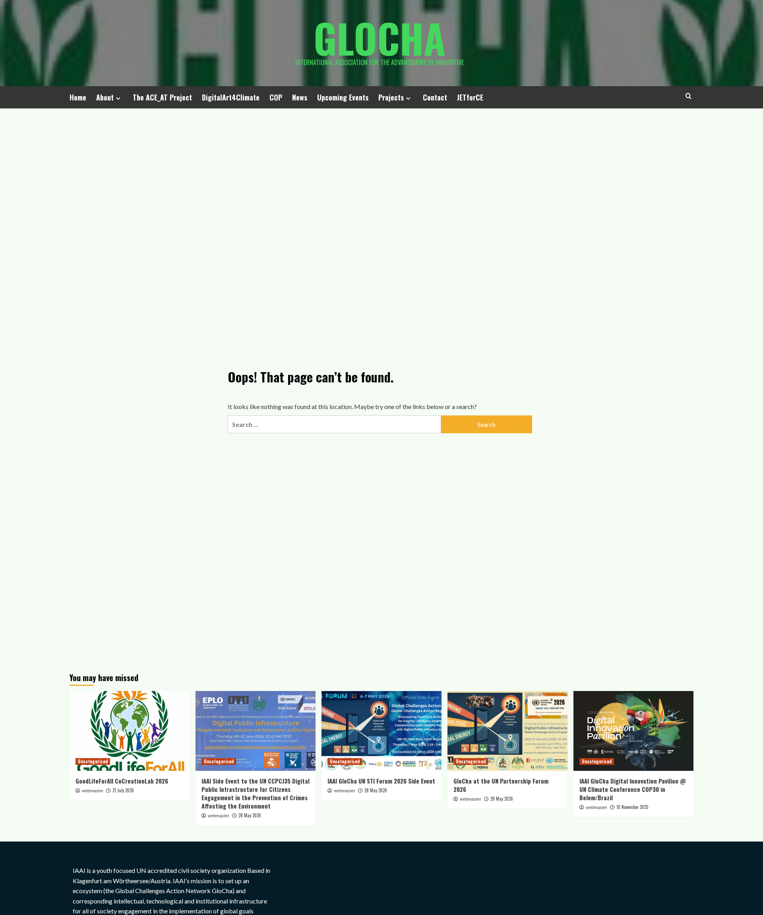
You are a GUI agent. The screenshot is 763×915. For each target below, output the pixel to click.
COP (275, 97)
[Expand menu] (118, 98)
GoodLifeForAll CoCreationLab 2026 (122, 780)
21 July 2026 (123, 790)
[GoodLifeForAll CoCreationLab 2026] (130, 731)
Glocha (379, 37)
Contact (435, 97)
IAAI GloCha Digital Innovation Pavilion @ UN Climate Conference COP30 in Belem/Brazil (632, 789)
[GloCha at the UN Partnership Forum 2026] (507, 731)
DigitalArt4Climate (230, 97)
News (299, 97)
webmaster (92, 790)
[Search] (688, 96)
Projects (391, 97)
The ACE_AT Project (162, 97)
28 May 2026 (249, 815)
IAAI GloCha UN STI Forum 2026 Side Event (381, 780)
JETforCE (470, 97)
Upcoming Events (342, 97)
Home (78, 97)
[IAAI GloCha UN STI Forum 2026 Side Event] (381, 731)
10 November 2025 (632, 807)
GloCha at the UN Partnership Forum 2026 (500, 784)
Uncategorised (93, 761)
